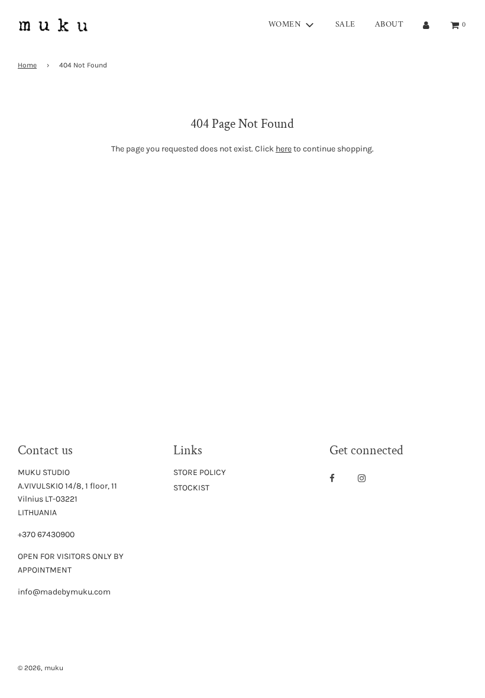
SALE (345, 24)
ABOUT (389, 24)
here (284, 149)
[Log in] (426, 25)
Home (27, 65)
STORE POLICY (199, 472)
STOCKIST (191, 488)
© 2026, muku (40, 668)
